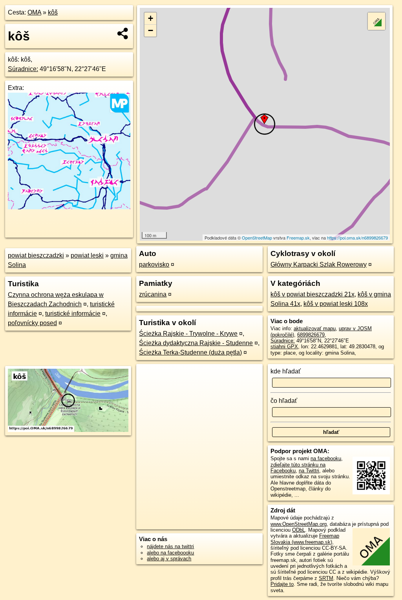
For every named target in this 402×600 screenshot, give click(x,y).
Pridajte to (282, 584)
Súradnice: (23, 69)
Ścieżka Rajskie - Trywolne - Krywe (188, 333)
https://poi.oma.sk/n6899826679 (357, 237)
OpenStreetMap (257, 237)
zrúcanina (152, 294)
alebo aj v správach (169, 559)
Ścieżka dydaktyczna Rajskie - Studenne (196, 343)
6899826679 (311, 335)
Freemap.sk (298, 237)
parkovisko (154, 264)
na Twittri (309, 471)
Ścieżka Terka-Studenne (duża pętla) (190, 352)
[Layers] (376, 21)
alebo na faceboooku (170, 553)
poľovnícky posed (32, 323)
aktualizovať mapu (315, 328)
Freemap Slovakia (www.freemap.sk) (304, 539)
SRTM (326, 578)
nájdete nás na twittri (170, 546)
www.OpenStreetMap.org (298, 524)
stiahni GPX (284, 346)
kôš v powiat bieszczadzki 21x (312, 294)
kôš (53, 12)
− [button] (150, 30)
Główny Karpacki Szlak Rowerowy (318, 264)
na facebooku (326, 458)
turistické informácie (72, 313)
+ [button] (150, 18)
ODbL (298, 530)
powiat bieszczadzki (36, 255)
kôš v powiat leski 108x (335, 303)
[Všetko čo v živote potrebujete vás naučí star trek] (69, 207)
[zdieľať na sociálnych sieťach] (123, 33)
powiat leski (87, 255)
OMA (34, 12)
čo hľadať (283, 400)
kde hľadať (285, 371)
